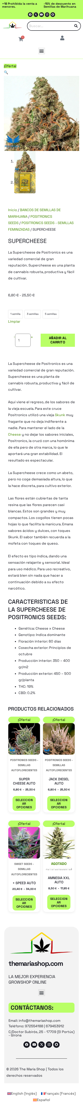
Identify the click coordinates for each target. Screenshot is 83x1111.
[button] (41, 50)
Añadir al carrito (58, 340)
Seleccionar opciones (24, 803)
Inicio (12, 210)
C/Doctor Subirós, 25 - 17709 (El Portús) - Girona (41, 1033)
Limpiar (14, 321)
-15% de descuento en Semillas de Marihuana (60, 5)
